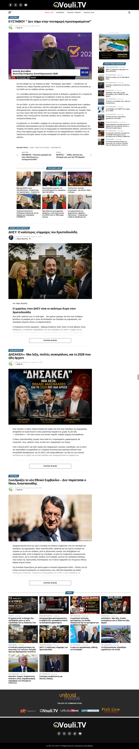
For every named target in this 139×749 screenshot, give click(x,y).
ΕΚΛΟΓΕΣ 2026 (89, 12)
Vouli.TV (19, 490)
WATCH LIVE (49, 12)
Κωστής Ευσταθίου (43, 147)
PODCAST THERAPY (74, 12)
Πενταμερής (56, 147)
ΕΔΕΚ (32, 147)
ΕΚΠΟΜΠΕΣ (60, 12)
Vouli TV (19, 28)
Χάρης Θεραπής (22, 239)
